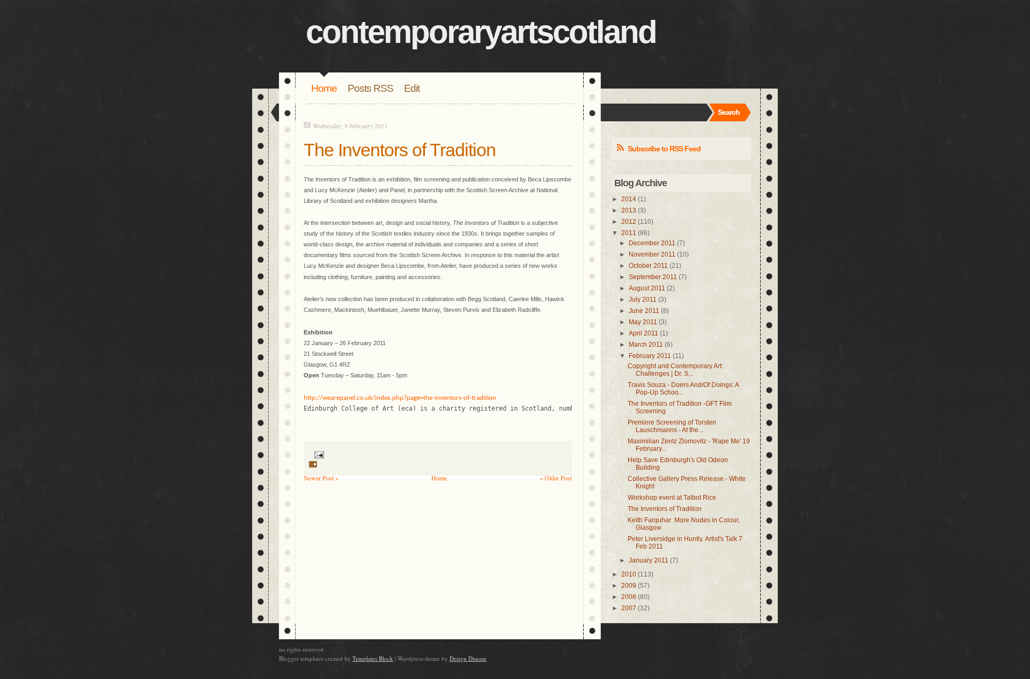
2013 (628, 210)
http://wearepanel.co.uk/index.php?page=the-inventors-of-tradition (400, 398)
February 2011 (650, 356)
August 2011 (647, 288)
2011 (628, 233)
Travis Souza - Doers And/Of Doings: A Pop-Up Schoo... (683, 388)
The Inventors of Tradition (400, 150)
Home (324, 88)
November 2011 (652, 254)
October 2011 (648, 265)
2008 (628, 597)
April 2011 (643, 333)
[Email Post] (317, 453)
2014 (628, 199)
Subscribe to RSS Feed (664, 148)
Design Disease (468, 658)
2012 (628, 221)
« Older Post (556, 477)
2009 (628, 585)
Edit (412, 88)
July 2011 (643, 299)
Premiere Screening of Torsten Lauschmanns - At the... (672, 426)
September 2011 (653, 277)
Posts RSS (370, 88)
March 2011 (646, 344)
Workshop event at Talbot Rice (672, 497)
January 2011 (648, 560)
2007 (628, 608)
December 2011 (652, 243)
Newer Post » (321, 477)
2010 (628, 574)
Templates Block (372, 658)
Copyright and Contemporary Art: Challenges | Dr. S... (675, 369)
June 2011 (644, 311)
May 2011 (643, 322)
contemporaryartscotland (481, 32)
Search (729, 112)
